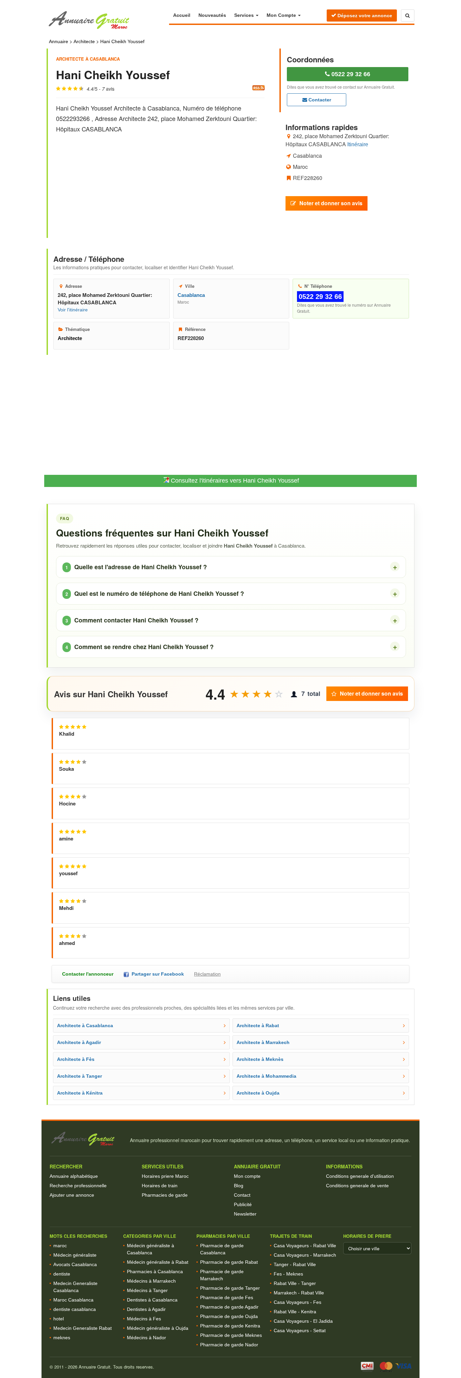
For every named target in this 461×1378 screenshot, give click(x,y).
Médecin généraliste (75, 1255)
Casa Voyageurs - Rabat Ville (305, 1245)
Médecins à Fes (144, 1318)
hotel (58, 1318)
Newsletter (245, 1214)
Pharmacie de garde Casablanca (222, 1249)
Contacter (319, 99)
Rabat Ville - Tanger (295, 1283)
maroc (60, 1245)
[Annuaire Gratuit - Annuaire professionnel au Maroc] (87, 1138)
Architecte (84, 41)
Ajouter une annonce (72, 1195)
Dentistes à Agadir (146, 1309)
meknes (61, 1337)
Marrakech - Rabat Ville (299, 1292)
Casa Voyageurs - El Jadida (303, 1321)
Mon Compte (282, 15)
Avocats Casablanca (75, 1264)
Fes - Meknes (288, 1274)
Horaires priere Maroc (165, 1176)
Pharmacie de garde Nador (229, 1344)
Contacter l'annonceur (87, 974)
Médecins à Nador (146, 1337)
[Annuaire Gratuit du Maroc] (108, 20)
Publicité (243, 1204)
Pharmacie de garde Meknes (231, 1335)
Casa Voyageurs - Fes (297, 1302)
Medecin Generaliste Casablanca (75, 1287)
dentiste (61, 1274)
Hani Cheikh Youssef (122, 41)
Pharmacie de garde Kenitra (230, 1325)
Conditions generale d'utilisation (360, 1176)
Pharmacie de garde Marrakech (222, 1275)
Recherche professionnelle (78, 1185)
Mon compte (247, 1176)
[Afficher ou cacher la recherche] (407, 15)
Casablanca (191, 295)
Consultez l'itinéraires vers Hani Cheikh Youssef (234, 480)
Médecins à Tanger (147, 1290)
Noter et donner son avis (330, 203)
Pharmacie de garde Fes (226, 1297)
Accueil (181, 15)
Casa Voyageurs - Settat (300, 1330)
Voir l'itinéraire (73, 309)
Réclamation (207, 974)
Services (244, 15)
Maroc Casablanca (73, 1300)
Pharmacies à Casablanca (155, 1271)
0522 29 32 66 (350, 74)
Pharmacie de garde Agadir (229, 1307)
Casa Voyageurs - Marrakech (305, 1255)
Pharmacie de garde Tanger (230, 1288)
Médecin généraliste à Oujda (157, 1328)
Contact (242, 1195)
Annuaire (58, 41)
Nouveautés (212, 15)
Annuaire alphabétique (74, 1176)
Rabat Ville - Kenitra (295, 1311)
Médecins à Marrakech (151, 1281)
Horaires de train (160, 1185)
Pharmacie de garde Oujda (229, 1316)
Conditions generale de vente (357, 1185)
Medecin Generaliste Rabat (82, 1328)
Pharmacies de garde (165, 1195)
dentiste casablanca (74, 1309)
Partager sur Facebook (156, 974)
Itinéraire (357, 144)
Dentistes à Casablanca (152, 1300)
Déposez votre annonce (364, 15)
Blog (238, 1185)
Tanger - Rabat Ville (295, 1264)
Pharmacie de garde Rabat (229, 1262)
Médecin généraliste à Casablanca (150, 1249)
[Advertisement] (160, 179)
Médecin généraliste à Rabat (157, 1262)
